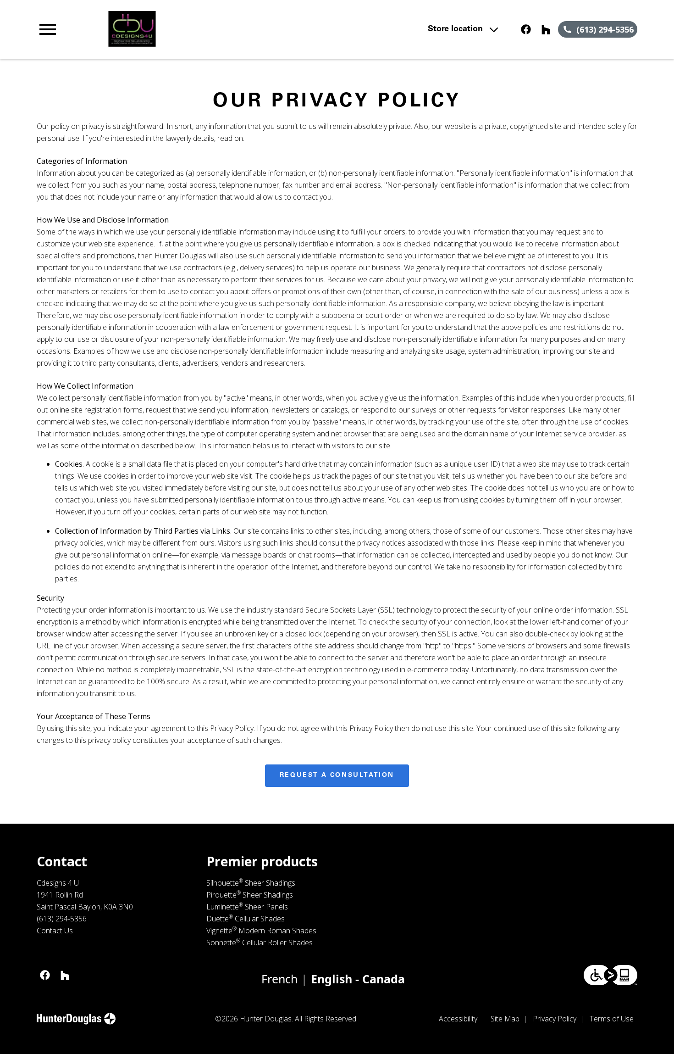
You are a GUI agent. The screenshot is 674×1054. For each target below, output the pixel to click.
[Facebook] (526, 29)
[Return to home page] (216, 29)
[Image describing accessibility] (610, 975)
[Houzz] (546, 29)
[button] (48, 29)
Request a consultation (337, 775)
